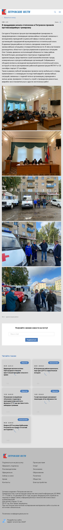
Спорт (35, 466)
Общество (24, 362)
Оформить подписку (10, 466)
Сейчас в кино (8, 476)
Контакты (6, 482)
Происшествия (54, 362)
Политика (37, 476)
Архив (4, 479)
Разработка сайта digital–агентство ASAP (16, 521)
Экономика (37, 469)
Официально (7, 473)
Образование (38, 473)
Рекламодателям (9, 469)
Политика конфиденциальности (15, 514)
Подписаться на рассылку (12, 463)
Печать (56, 22)
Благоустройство (40, 482)
